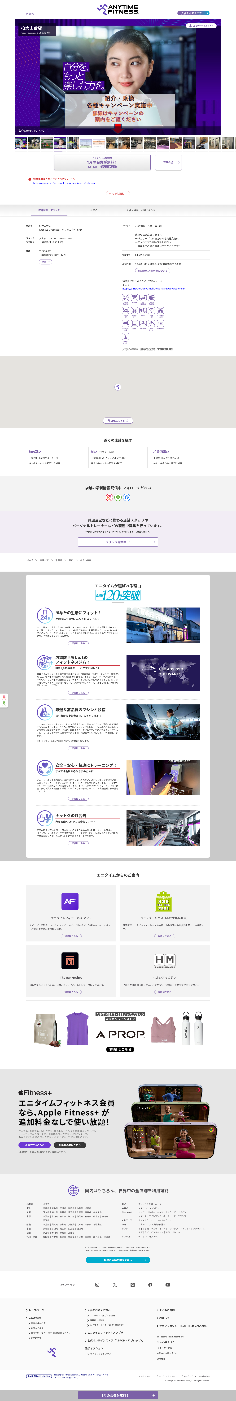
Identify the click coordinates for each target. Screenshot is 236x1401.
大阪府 (71, 1224)
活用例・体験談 (97, 1320)
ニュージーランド (163, 1220)
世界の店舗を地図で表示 (118, 1260)
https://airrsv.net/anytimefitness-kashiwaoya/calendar (64, 183)
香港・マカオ (151, 1228)
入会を (191, 13)
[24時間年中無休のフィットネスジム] (118, 9)
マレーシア (173, 1228)
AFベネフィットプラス (100, 1353)
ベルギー (151, 1212)
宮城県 (63, 1208)
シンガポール (199, 1228)
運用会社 (161, 1358)
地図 (44, 261)
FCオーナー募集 (164, 1347)
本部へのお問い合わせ (167, 1353)
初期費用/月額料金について (153, 270)
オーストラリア (145, 1220)
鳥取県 (46, 1228)
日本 (140, 1228)
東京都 (88, 1212)
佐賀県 (55, 1236)
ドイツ (141, 1212)
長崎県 (63, 1236)
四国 (28, 1232)
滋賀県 (55, 1224)
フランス (182, 1216)
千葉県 (80, 1212)
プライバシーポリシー (165, 1376)
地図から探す (37, 1328)
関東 (28, 1212)
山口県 (80, 1228)
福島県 (88, 1208)
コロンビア (154, 1208)
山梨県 (80, 1216)
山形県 (80, 1208)
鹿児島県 (97, 1236)
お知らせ (164, 1318)
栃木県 (55, 1212)
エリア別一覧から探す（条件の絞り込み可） (52, 1332)
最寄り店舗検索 (38, 1323)
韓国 (168, 1232)
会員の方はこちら (34, 1145)
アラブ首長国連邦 (157, 1224)
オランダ (171, 1212)
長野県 (88, 1216)
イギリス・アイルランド (149, 1216)
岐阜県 (96, 1216)
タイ (147, 1232)
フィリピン (185, 1228)
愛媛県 (63, 1232)
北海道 (29, 1204)
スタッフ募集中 (116, 542)
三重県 (46, 1224)
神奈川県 (97, 1212)
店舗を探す (35, 1318)
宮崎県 (88, 1236)
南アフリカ (154, 1236)
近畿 (28, 1224)
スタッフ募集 (163, 1342)
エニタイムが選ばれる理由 (102, 1315)
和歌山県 (97, 1224)
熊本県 (71, 1236)
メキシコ (142, 1208)
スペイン (182, 1212)
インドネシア (157, 1232)
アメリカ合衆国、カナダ (149, 1204)
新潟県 (46, 1216)
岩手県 (55, 1208)
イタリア (161, 1212)
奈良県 (88, 1224)
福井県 (71, 1216)
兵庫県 (80, 1224)
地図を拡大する (116, 420)
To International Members (170, 1336)
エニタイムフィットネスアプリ (105, 1332)
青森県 (46, 1208)
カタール (142, 1224)
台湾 (140, 1232)
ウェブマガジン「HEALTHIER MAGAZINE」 (184, 1326)
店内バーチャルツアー (203, 25)
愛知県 (46, 1220)
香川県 (55, 1232)
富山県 (55, 1216)
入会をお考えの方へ (99, 1310)
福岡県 (46, 1236)
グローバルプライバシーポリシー (195, 1376)
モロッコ (142, 1236)
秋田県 (71, 1208)
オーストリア (169, 1216)
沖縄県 (107, 1236)
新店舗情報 (36, 1337)
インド (162, 1228)
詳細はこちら (59, 1152)
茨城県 (46, 1212)
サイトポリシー (143, 1376)
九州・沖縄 (31, 1236)
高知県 (71, 1232)
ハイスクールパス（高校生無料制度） (107, 1325)
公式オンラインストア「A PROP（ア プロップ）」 (116, 1340)
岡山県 (63, 1228)
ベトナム (176, 1232)
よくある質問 (167, 1310)
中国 (28, 1228)
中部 (28, 1216)
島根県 (55, 1228)
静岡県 (105, 1216)
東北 (28, 1208)
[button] (21, 77)
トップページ (36, 1310)
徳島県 (46, 1232)
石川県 (63, 1216)
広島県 (71, 1228)
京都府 (63, 1224)
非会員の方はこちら (70, 1145)
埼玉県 (71, 1212)
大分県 (80, 1236)
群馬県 (63, 1212)
